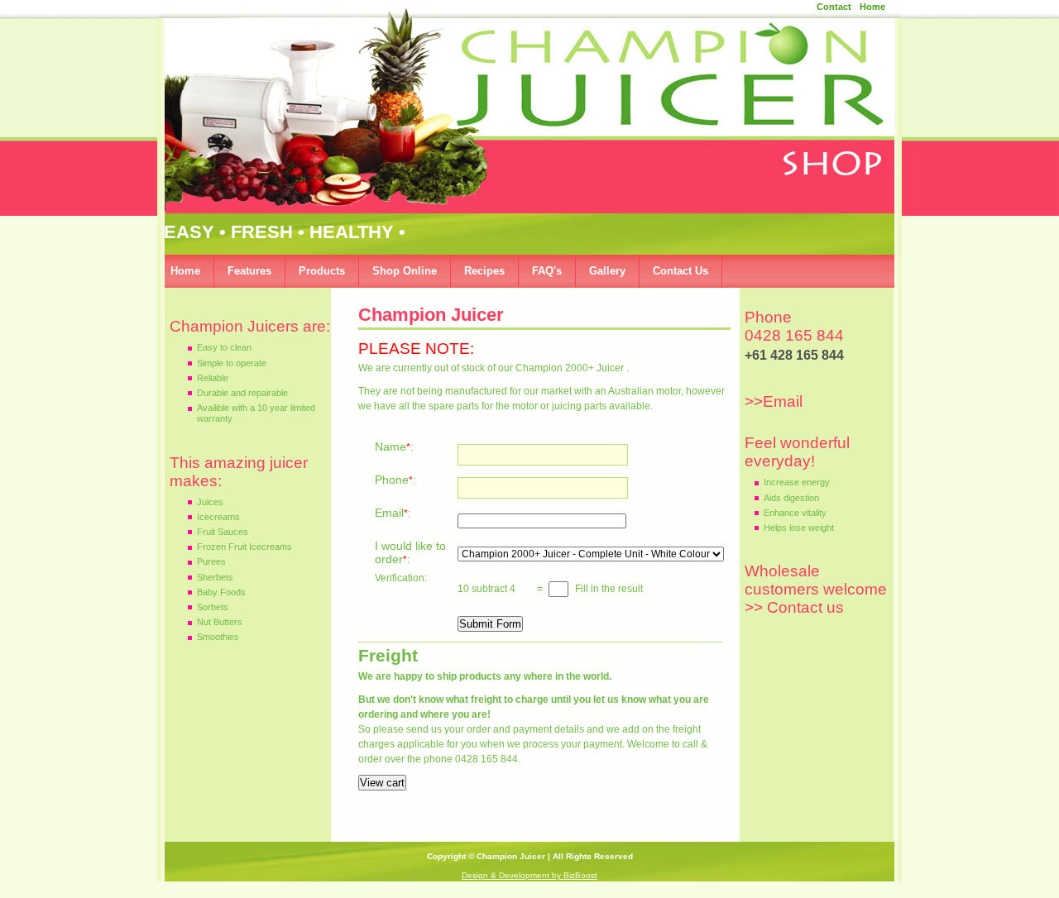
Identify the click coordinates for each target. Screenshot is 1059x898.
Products (322, 271)
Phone (392, 479)
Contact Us (680, 271)
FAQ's (547, 271)
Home (872, 7)
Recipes (484, 271)
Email (389, 512)
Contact (834, 7)
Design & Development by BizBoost (529, 875)
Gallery (607, 271)
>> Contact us (794, 607)
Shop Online (404, 271)
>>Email (776, 401)
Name (390, 446)
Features (249, 271)
